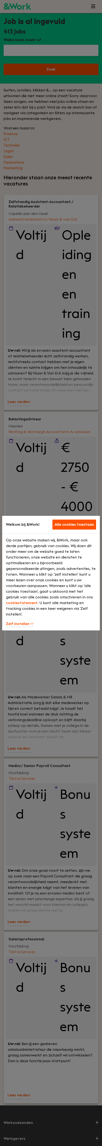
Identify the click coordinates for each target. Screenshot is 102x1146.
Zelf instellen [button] (18, 624)
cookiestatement (21, 603)
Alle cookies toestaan (74, 524)
